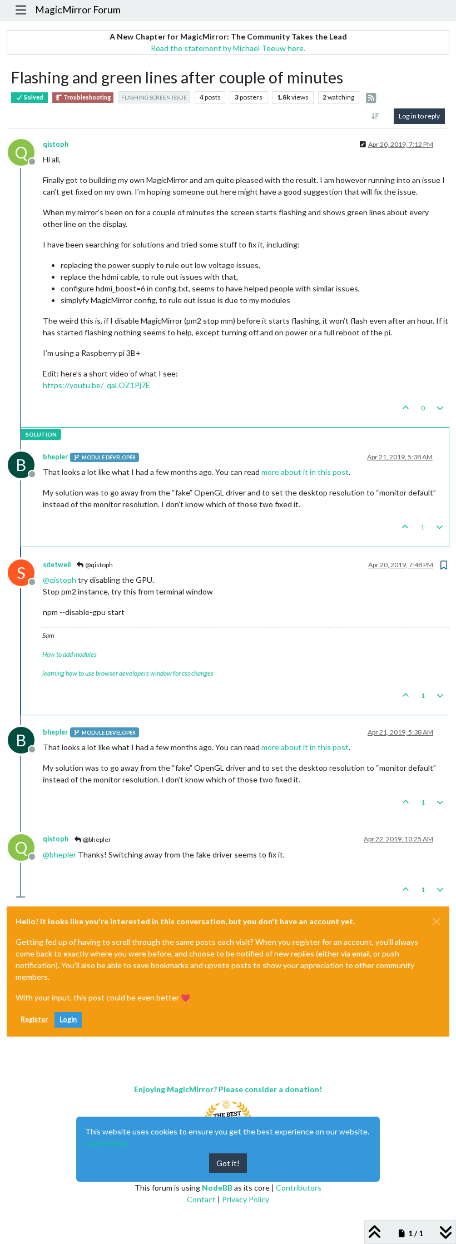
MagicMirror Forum (78, 10)
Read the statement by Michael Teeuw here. (228, 48)
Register (34, 1019)
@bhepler (96, 839)
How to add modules (69, 654)
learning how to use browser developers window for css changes (128, 673)
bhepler (55, 457)
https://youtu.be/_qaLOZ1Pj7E (96, 385)
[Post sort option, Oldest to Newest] (375, 116)
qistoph (55, 144)
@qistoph (98, 565)
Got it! (228, 1163)
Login (68, 1019)
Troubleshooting (86, 97)
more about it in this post (305, 472)
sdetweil (57, 565)
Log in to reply (419, 116)
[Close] (436, 921)
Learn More (106, 1143)
